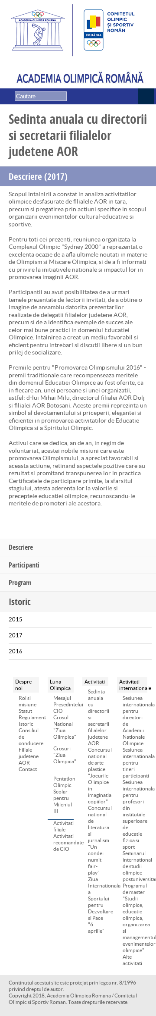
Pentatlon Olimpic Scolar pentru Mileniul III (56, 795)
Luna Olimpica (60, 685)
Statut (25, 711)
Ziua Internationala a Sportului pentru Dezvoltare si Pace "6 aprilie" (98, 905)
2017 (16, 635)
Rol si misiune (27, 701)
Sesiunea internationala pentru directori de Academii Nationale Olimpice (135, 720)
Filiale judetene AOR (29, 756)
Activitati (94, 681)
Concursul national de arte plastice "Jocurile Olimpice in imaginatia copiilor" (98, 775)
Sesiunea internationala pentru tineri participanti (135, 762)
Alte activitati (132, 960)
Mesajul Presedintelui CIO (63, 704)
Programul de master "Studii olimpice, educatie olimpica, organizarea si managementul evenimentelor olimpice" (135, 918)
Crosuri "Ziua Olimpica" (56, 755)
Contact (28, 769)
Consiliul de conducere (29, 737)
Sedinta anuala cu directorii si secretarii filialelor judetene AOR (98, 717)
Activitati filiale (63, 826)
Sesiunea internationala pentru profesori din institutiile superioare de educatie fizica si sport (135, 814)
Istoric (26, 724)
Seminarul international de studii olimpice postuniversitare (135, 866)
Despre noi (23, 685)
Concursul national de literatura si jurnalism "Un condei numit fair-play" (98, 840)
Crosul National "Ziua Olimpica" (63, 727)
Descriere (21, 547)
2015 (16, 619)
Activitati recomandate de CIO (63, 842)
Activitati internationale (132, 685)
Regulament (29, 717)
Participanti (24, 565)
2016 (16, 651)
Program (20, 582)
